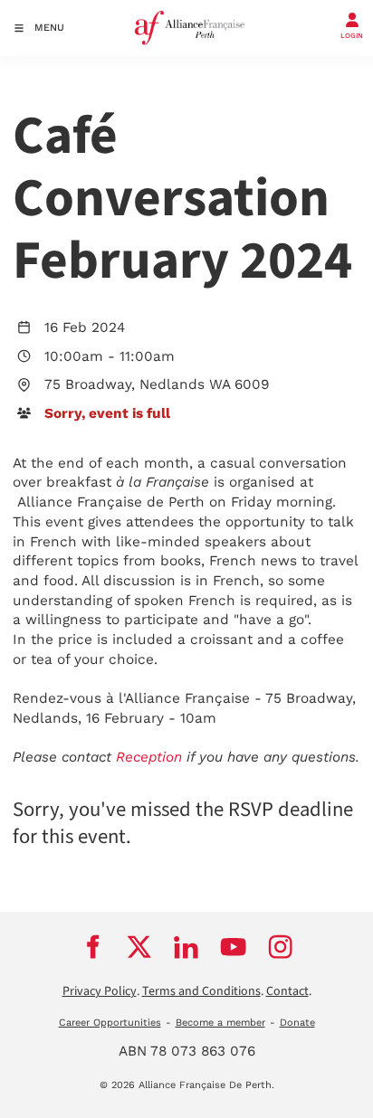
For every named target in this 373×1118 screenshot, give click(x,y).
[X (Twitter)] (139, 947)
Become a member (220, 1022)
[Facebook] (92, 947)
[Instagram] (280, 947)
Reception (149, 757)
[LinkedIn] (186, 947)
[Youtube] (233, 947)
